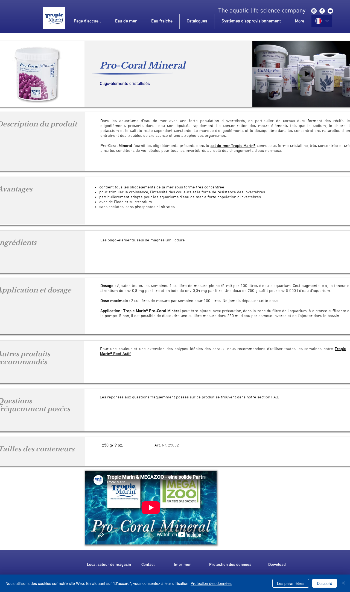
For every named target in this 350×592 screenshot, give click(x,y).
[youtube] (330, 11)
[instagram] (314, 11)
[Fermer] (343, 583)
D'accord (324, 583)
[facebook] (322, 11)
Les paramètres (290, 583)
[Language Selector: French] (321, 21)
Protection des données (211, 583)
